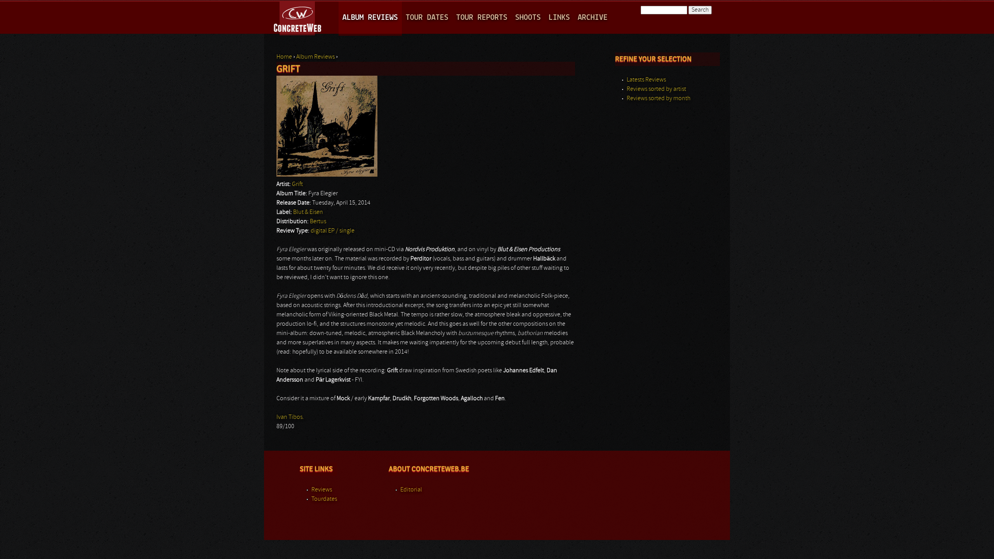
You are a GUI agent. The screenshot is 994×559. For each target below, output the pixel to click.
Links (559, 18)
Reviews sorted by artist (656, 89)
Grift (297, 184)
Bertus (318, 222)
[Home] (298, 17)
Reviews (321, 490)
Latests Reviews (646, 80)
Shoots (528, 18)
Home (284, 57)
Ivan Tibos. (290, 417)
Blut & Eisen (308, 212)
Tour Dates (427, 18)
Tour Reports (481, 18)
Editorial (411, 490)
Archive (593, 18)
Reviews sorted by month (658, 98)
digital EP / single (333, 231)
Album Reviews (370, 18)
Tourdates (324, 499)
